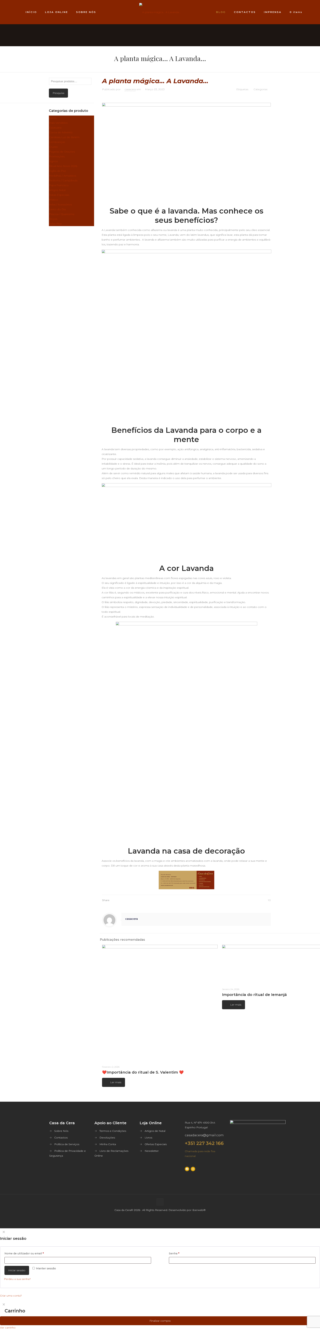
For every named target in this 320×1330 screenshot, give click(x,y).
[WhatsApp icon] (156, 1222)
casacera (130, 89)
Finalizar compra (160, 1320)
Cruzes (53, 146)
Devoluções (107, 1137)
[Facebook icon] (160, 1222)
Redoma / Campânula (63, 180)
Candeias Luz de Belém (64, 137)
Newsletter (152, 1151)
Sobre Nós (61, 1131)
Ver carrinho (8, 1327)
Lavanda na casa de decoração (186, 850)
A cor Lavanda (186, 568)
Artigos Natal (57, 190)
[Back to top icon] (160, 1202)
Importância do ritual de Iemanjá (254, 994)
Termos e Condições (112, 1131)
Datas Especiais (59, 195)
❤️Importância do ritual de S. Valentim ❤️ (143, 1072)
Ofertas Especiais (156, 1144)
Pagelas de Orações (62, 151)
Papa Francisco (59, 185)
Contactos (61, 1137)
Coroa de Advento (61, 132)
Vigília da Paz (57, 170)
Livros (52, 118)
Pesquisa (58, 93)
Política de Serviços (66, 1144)
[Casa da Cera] (160, 12)
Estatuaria (55, 127)
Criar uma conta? (11, 1295)
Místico (53, 199)
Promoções (57, 156)
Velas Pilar (55, 223)
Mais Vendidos (58, 122)
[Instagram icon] (164, 1222)
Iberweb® (199, 1210)
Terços (53, 219)
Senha (174, 1253)
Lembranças (57, 142)
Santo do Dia (57, 209)
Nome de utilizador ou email (24, 1253)
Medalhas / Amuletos (62, 175)
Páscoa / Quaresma (61, 214)
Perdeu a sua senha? (17, 1279)
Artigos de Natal (155, 1131)
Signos (53, 161)
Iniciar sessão (16, 1270)
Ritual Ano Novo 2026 (63, 166)
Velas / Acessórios (60, 204)
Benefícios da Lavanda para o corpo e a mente (186, 435)
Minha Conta (107, 1144)
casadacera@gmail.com (204, 1135)
